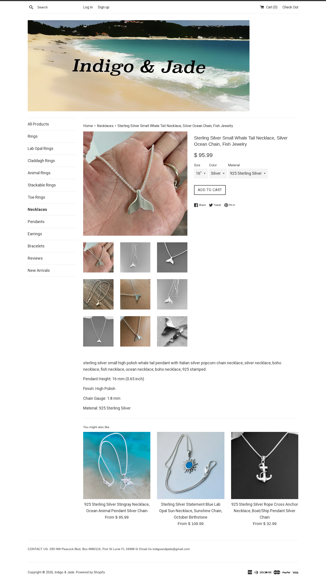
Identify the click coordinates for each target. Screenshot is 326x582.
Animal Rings (39, 172)
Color (213, 165)
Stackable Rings (42, 185)
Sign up (103, 7)
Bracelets (36, 246)
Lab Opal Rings (40, 148)
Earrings (35, 233)
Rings (33, 136)
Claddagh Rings (41, 160)
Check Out (290, 7)
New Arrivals (39, 270)
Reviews (35, 258)
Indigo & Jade (64, 572)
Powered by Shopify (90, 572)
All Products (38, 124)
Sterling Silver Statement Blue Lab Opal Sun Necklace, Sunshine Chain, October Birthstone (190, 510)
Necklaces (37, 209)
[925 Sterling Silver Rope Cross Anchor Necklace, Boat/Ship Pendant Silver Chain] (264, 465)
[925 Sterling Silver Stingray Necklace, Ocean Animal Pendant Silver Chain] (116, 465)
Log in (88, 7)
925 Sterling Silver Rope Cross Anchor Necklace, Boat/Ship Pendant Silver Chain (264, 510)
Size (197, 165)
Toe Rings (36, 197)
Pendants (36, 221)
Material (234, 165)
